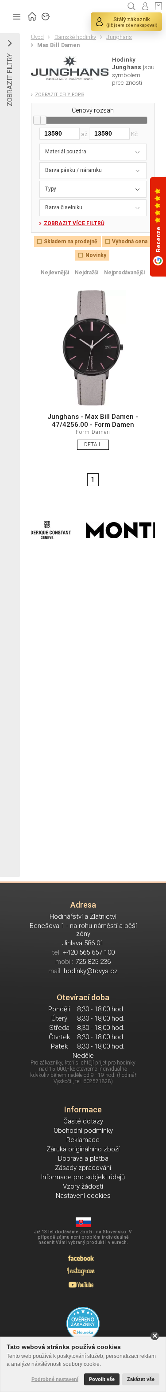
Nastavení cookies (83, 1196)
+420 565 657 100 (89, 952)
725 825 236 (93, 962)
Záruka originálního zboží (83, 1149)
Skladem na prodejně (70, 241)
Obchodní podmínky (83, 1131)
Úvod (37, 37)
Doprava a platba (83, 1158)
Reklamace (83, 1140)
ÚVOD (32, 15)
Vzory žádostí (83, 1186)
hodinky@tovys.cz (91, 971)
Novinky (95, 255)
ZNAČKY (46, 15)
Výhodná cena (129, 241)
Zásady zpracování (83, 1168)
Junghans (119, 37)
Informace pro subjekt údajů (83, 1177)
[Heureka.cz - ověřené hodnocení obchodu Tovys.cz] (83, 1323)
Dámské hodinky (75, 37)
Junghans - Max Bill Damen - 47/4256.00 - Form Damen (92, 421)
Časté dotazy (83, 1121)
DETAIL (92, 444)
